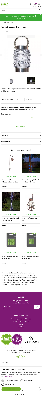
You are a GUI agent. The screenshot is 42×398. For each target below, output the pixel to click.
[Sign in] (30, 4)
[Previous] (1, 55)
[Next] (41, 55)
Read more (8, 376)
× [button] (40, 368)
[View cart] (35, 5)
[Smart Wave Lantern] (21, 54)
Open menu (39, 5)
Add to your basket (11, 176)
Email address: (7, 114)
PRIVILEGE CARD (21, 315)
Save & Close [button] (11, 389)
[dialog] (21, 382)
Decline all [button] (31, 389)
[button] (21, 394)
